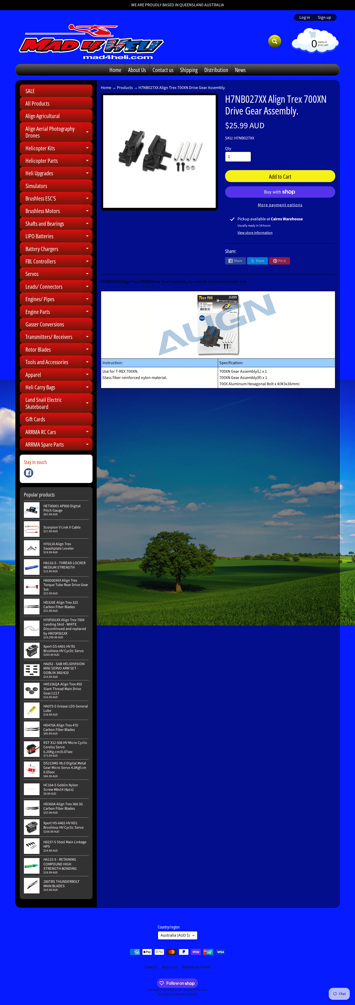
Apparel (59, 376)
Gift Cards (35, 419)
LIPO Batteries (59, 237)
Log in (304, 17)
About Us (137, 70)
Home (115, 70)
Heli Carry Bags (59, 388)
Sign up (324, 17)
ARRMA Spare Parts (59, 445)
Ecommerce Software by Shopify (177, 994)
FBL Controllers (59, 262)
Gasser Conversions (44, 324)
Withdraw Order (196, 967)
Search (150, 967)
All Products (37, 103)
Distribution (216, 70)
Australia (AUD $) (175, 935)
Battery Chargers (59, 250)
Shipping (189, 70)
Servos (59, 275)
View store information (255, 232)
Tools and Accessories (59, 363)
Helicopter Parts (59, 162)
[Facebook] (28, 473)
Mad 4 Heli (175, 990)
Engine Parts (59, 313)
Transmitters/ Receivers (59, 338)
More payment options (280, 205)
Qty (228, 148)
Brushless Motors (59, 212)
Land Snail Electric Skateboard (59, 403)
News (240, 70)
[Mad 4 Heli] (91, 41)
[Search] (274, 41)
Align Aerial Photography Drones (59, 132)
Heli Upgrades (59, 174)
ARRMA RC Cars (59, 433)
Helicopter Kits (59, 149)
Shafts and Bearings (59, 225)
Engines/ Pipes (59, 300)
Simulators (36, 186)
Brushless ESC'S (59, 199)
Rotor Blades (59, 350)
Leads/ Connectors (59, 287)
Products (125, 88)
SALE (30, 91)
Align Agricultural (42, 116)
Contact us (163, 70)
